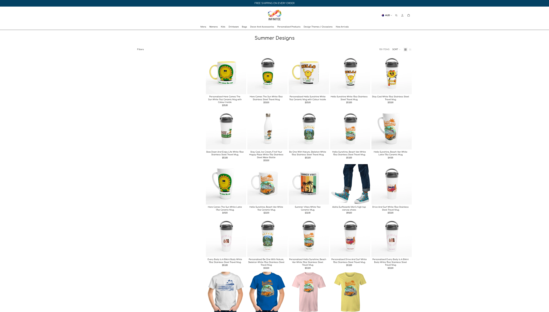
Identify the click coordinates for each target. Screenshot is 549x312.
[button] (396, 49)
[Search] (396, 15)
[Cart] (408, 15)
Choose (368, 200)
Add (285, 90)
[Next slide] (242, 74)
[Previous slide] (210, 74)
